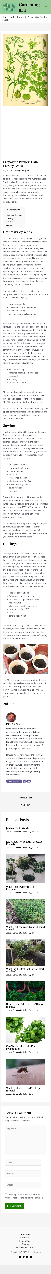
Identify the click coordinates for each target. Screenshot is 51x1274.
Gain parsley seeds (14, 215)
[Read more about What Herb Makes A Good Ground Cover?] (25, 911)
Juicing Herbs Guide (17, 828)
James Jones (13, 724)
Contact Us (25, 1237)
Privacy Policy (25, 1241)
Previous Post (25, 797)
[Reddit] (31, 1257)
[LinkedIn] (27, 1257)
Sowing (8, 218)
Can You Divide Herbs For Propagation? (20, 1047)
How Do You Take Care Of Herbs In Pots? (24, 1005)
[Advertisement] (25, 133)
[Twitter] (24, 1257)
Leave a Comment (13, 831)
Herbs (12, 17)
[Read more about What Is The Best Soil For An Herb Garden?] (25, 952)
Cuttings (9, 221)
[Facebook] (20, 1257)
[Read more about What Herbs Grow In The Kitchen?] (25, 868)
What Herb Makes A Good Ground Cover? (25, 928)
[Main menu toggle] (46, 7)
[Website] (25, 781)
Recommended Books (25, 1247)
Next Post (25, 804)
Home (5, 17)
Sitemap (25, 1244)
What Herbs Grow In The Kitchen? (20, 888)
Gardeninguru (29, 7)
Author (8, 225)
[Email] (29, 781)
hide (18, 210)
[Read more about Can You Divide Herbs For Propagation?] (25, 1029)
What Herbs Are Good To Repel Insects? (23, 1089)
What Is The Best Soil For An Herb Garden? (25, 970)
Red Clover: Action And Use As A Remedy (24, 843)
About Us (25, 1234)
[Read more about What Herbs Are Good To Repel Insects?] (25, 1071)
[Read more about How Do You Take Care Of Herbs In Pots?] (25, 991)
